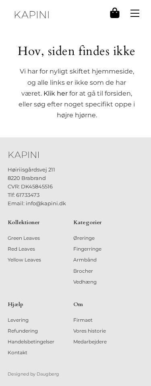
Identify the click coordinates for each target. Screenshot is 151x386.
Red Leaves (21, 249)
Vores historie (89, 331)
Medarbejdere (90, 342)
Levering (18, 320)
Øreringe (84, 238)
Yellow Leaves (24, 260)
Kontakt (17, 352)
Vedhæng (85, 282)
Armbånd (85, 260)
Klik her (55, 93)
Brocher (83, 271)
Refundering (23, 331)
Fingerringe (87, 249)
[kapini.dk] (32, 14)
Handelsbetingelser (31, 342)
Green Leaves (24, 238)
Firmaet (83, 320)
